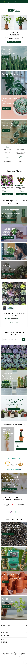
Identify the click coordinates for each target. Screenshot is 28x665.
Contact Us (21, 652)
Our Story (4, 652)
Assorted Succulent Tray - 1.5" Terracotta (20, 188)
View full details (14, 322)
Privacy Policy (21, 653)
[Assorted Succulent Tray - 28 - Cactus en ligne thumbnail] (4, 308)
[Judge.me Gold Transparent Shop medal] (7, 463)
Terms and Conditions (8, 654)
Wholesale (17, 654)
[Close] (26, 4)
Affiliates (22, 654)
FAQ (17, 652)
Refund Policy (14, 653)
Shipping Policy (6, 653)
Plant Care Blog (11, 652)
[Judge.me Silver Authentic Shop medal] (20, 463)
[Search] (23, 339)
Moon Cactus (19, 443)
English (13, 647)
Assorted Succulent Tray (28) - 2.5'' (14, 314)
